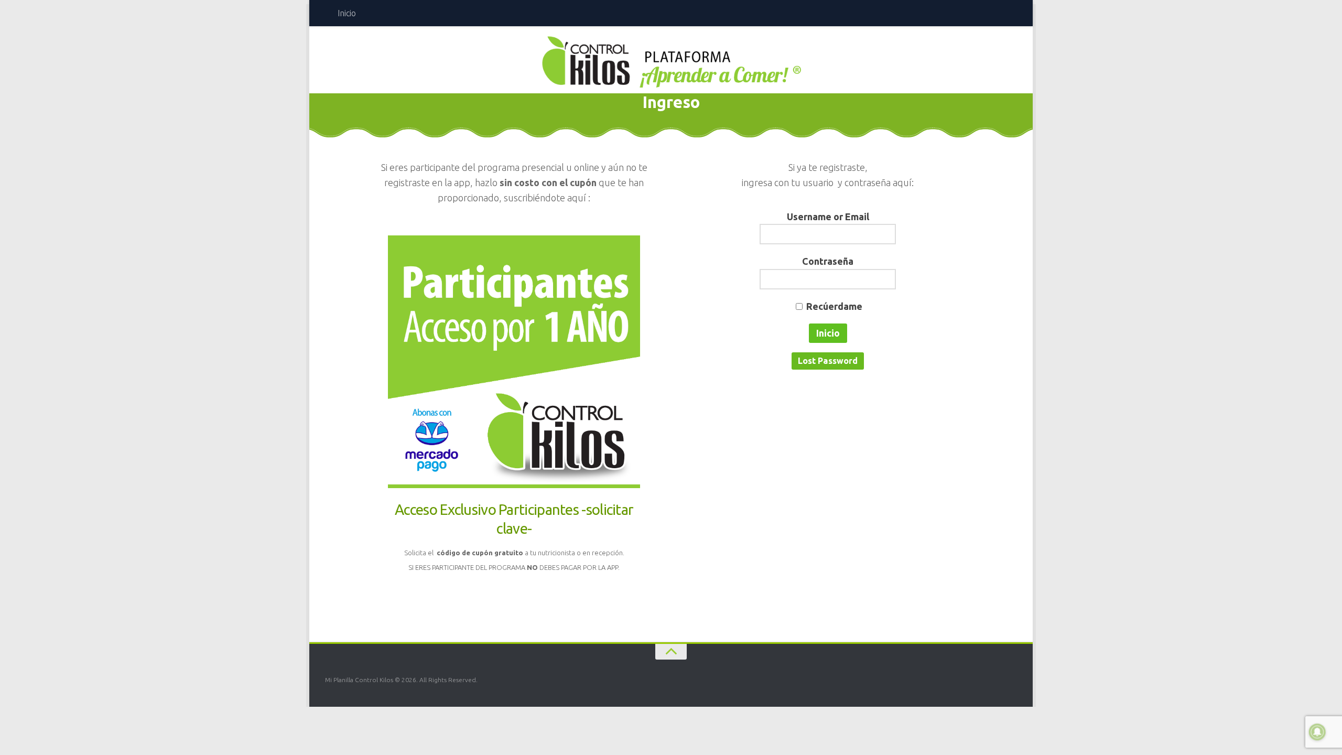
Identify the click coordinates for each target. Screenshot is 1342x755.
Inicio (347, 13)
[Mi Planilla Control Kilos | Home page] (671, 61)
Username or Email (828, 216)
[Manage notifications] (1317, 732)
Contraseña (827, 261)
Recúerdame (834, 306)
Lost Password (828, 360)
